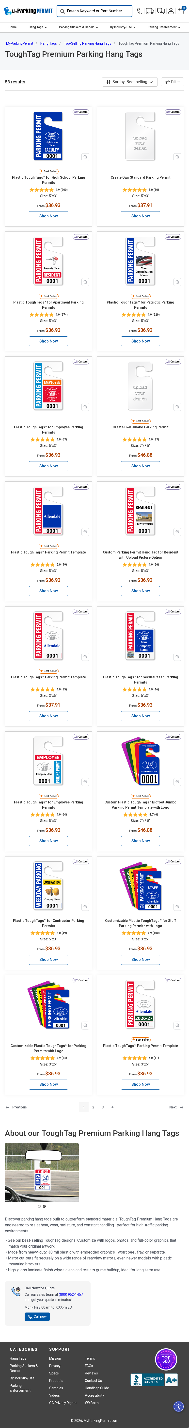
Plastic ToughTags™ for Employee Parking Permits (48, 429)
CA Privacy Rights (63, 1403)
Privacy (55, 1366)
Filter (175, 81)
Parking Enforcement (162, 27)
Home (13, 27)
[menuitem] (12, 27)
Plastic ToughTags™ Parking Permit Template (48, 552)
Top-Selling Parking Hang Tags (87, 43)
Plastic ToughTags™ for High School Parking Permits (48, 180)
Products (56, 1381)
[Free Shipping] (150, 11)
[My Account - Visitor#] (171, 11)
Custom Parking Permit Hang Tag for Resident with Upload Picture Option (140, 554)
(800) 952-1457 (71, 1294)
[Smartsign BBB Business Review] (154, 1379)
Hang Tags (36, 27)
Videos (54, 1395)
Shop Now (48, 216)
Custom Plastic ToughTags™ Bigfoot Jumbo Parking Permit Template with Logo (140, 804)
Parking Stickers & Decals (76, 27)
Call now (40, 1316)
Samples (56, 1388)
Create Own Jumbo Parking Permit (141, 427)
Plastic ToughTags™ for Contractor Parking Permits (48, 923)
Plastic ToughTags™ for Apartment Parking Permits (48, 304)
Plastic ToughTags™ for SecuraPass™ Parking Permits (140, 679)
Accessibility (94, 1395)
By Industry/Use (121, 27)
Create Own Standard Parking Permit (141, 177)
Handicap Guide (97, 1388)
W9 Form (92, 1403)
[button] (161, 11)
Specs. (54, 1373)
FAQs (89, 1366)
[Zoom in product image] (85, 157)
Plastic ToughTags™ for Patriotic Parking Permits (140, 304)
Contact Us (93, 1381)
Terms (90, 1358)
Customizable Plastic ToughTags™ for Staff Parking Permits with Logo (140, 923)
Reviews (91, 1373)
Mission (55, 1358)
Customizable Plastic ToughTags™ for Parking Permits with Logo (48, 1048)
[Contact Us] (140, 11)
